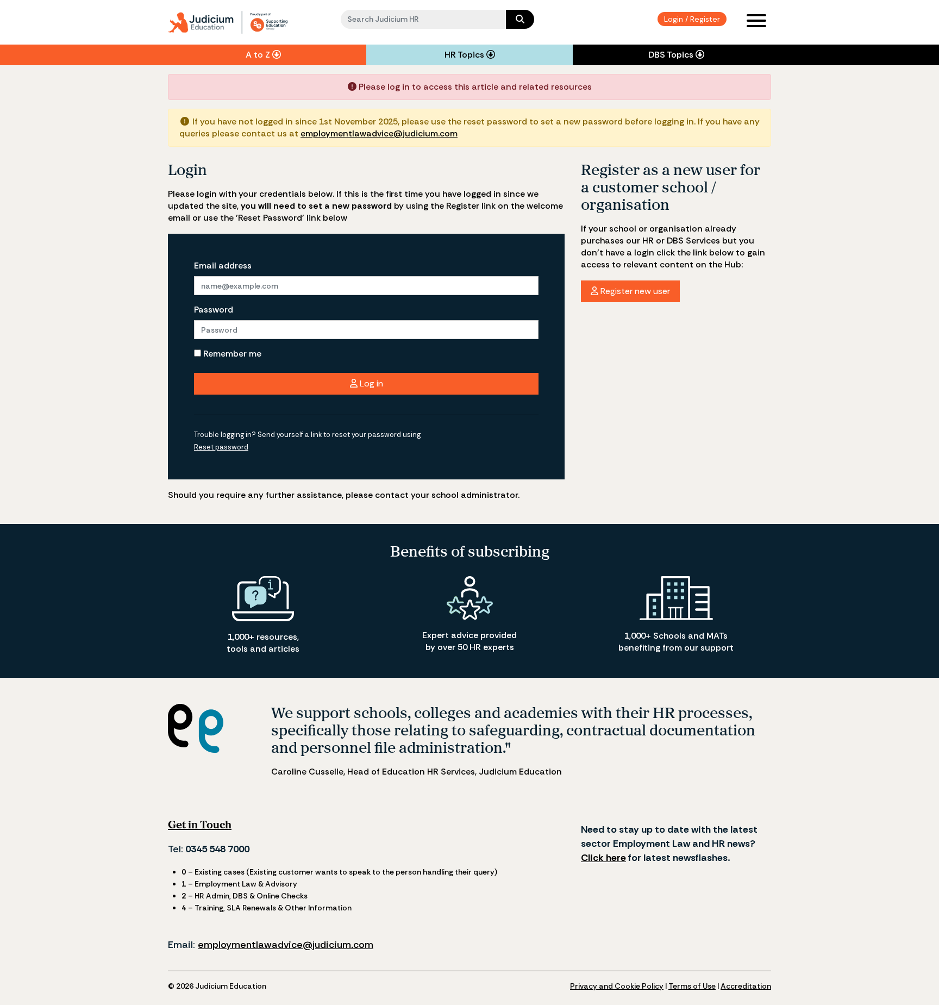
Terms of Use (692, 986)
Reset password (221, 447)
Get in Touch (199, 824)
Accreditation (746, 986)
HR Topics (465, 54)
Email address (223, 265)
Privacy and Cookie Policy (616, 986)
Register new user (634, 291)
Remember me (231, 353)
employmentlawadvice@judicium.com (379, 133)
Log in (370, 383)
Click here (603, 857)
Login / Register (692, 19)
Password (213, 309)
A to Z (259, 54)
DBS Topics (672, 54)
